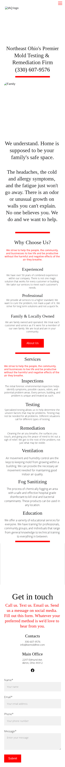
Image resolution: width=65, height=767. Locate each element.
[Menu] (60, 3)
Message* (10, 731)
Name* (8, 680)
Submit (12, 758)
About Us (33, 343)
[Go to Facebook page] (32, 670)
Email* (8, 697)
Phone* (9, 714)
